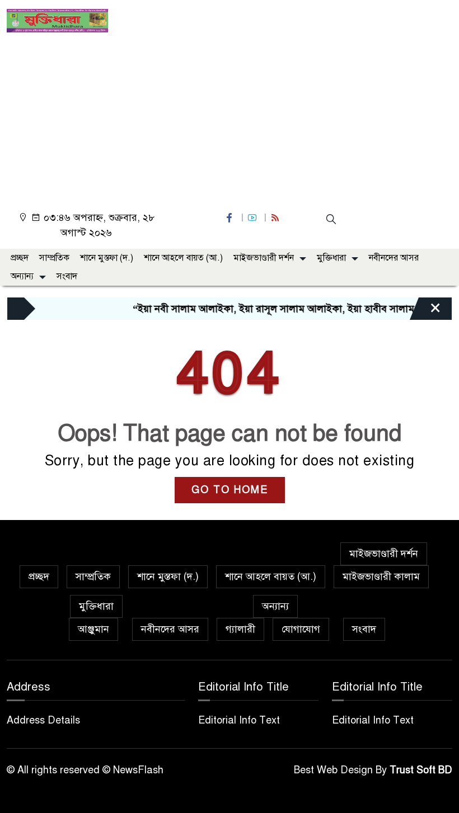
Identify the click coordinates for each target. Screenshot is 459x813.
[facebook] (230, 217)
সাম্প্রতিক (54, 257)
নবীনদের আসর (394, 257)
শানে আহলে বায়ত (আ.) (183, 257)
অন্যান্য (22, 276)
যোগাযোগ (301, 629)
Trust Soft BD (421, 770)
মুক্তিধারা (331, 257)
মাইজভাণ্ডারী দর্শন (263, 257)
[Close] (425, 311)
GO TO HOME (229, 490)
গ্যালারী (240, 629)
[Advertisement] (229, 116)
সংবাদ (67, 276)
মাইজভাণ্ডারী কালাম (381, 576)
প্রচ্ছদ (20, 257)
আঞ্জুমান (93, 629)
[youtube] (253, 217)
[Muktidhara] (57, 19)
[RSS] (276, 217)
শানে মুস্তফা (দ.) (106, 257)
